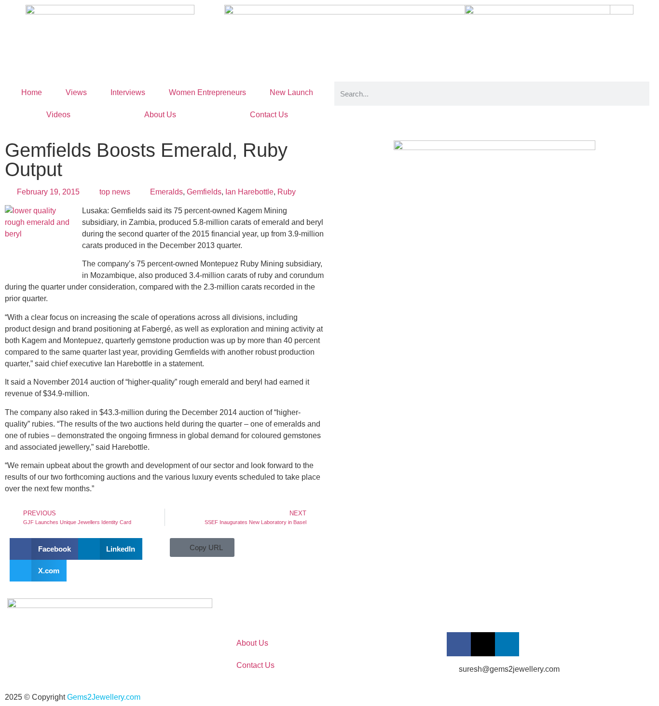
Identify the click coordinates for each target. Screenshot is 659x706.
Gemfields (204, 192)
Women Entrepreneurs (207, 92)
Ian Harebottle (249, 192)
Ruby (286, 192)
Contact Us (269, 115)
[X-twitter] (483, 644)
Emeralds (166, 192)
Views (76, 92)
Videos (58, 115)
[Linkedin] (507, 644)
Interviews (127, 92)
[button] (44, 549)
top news (114, 192)
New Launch (291, 92)
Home (31, 92)
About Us (160, 115)
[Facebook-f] (459, 644)
